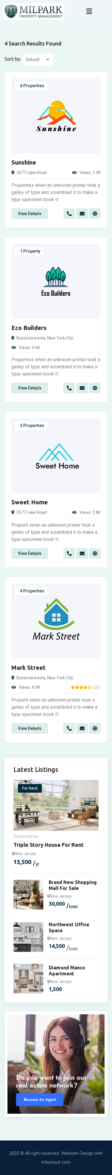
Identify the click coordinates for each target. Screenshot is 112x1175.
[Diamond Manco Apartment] (28, 978)
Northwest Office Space (69, 927)
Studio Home (25, 836)
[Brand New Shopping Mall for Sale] (28, 895)
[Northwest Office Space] (28, 937)
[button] (89, 11)
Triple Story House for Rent (48, 845)
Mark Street (28, 667)
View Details (30, 213)
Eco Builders (29, 327)
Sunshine (23, 162)
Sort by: (12, 59)
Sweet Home (29, 502)
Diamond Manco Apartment (67, 970)
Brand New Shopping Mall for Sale (73, 885)
